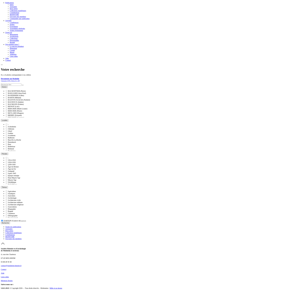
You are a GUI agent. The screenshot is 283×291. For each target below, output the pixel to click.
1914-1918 (12, 160)
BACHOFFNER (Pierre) (17, 91)
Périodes (4, 154)
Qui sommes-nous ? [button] (12, 44)
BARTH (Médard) (14, 98)
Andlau (10, 133)
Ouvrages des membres (18, 17)
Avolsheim (11, 135)
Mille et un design (56, 288)
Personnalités (14, 40)
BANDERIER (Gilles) (16, 95)
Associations (12, 207)
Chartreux (11, 213)
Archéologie (14, 36)
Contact (8, 60)
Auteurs (4, 87)
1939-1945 (12, 164)
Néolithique (12, 182)
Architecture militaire (15, 202)
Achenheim (12, 127)
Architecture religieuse (16, 205)
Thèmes (4, 187)
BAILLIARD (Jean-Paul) (17, 93)
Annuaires (13, 7)
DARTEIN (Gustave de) (15, 221)
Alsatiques (11, 194)
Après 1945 (12, 173)
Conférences (14, 23)
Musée (12, 52)
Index (12, 5)
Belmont (11, 149)
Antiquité (11, 171)
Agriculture (12, 191)
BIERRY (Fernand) (15, 115)
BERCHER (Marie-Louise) (17, 109)
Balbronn (11, 138)
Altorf (10, 131)
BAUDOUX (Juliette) (16, 102)
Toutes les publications (13, 227)
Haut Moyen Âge (14, 178)
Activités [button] (8, 21)
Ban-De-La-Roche (14, 140)
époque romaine (13, 176)
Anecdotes (11, 196)
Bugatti (12, 42)
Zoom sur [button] (8, 32)
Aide (7, 58)
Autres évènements (16, 30)
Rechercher (5, 223)
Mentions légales (7, 281)
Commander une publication (20, 19)
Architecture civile (14, 200)
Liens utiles (14, 56)
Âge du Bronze (13, 167)
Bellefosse (11, 146)
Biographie (12, 209)
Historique (13, 48)
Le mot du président (17, 46)
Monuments (14, 34)
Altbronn (11, 129)
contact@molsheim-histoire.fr (11, 266)
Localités (5, 120)
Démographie (12, 216)
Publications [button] (9, 3)
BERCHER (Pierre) (15, 111)
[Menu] (2, 64)
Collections (14, 38)
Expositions (14, 26)
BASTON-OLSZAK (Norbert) (19, 100)
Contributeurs (14, 13)
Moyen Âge (12, 180)
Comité (12, 50)
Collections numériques (18, 11)
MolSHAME (14, 15)
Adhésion (13, 54)
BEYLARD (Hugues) (16, 113)
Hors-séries (14, 9)
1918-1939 (12, 162)
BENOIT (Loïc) (13, 106)
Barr (9, 144)
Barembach (12, 142)
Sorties (12, 25)
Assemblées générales (17, 28)
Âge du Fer (12, 169)
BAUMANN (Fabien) (16, 104)
